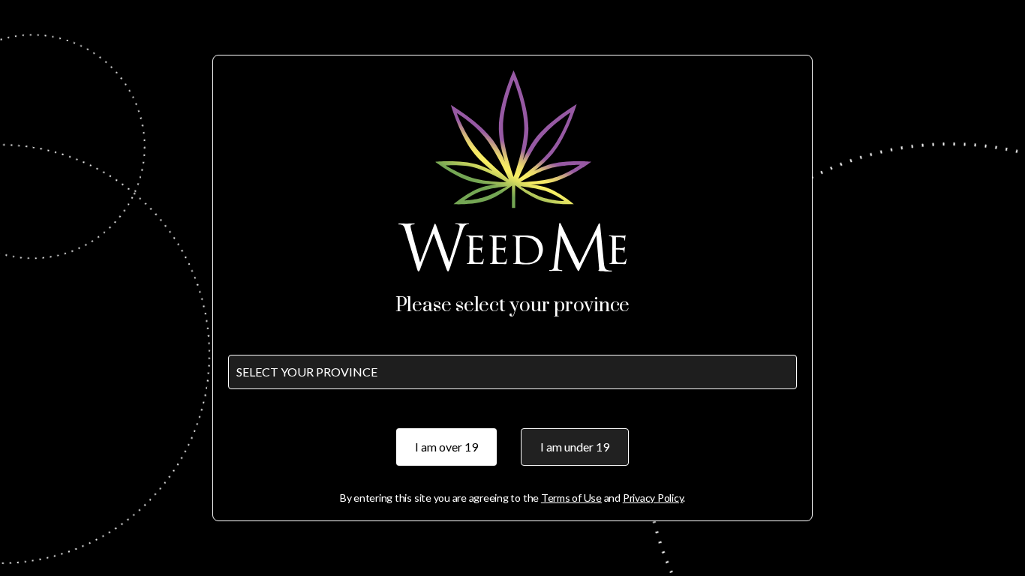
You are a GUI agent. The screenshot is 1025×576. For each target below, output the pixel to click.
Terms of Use (571, 497)
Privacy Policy (653, 497)
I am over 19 (446, 447)
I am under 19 (574, 447)
